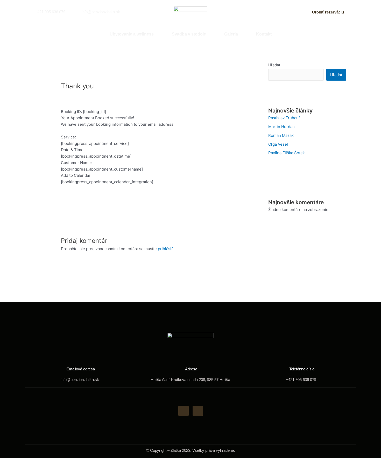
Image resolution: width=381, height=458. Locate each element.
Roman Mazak (281, 135)
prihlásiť (165, 248)
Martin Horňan (281, 126)
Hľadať (274, 64)
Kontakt (264, 34)
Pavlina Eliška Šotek (286, 152)
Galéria (231, 34)
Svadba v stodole (189, 34)
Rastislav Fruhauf (284, 117)
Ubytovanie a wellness (132, 34)
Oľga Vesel (278, 144)
